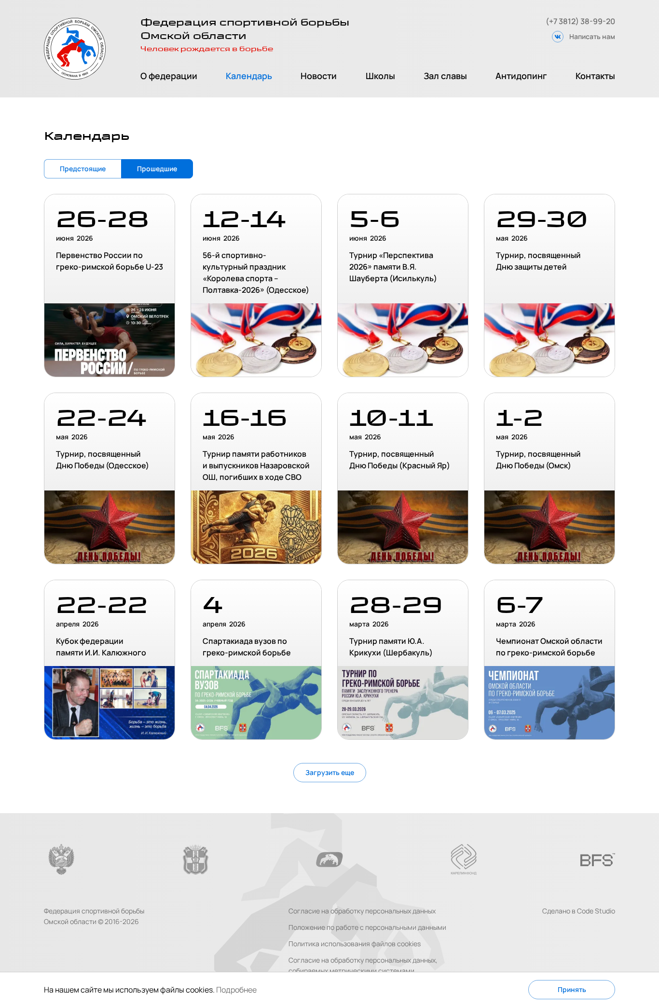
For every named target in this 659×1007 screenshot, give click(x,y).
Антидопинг (521, 76)
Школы (380, 76)
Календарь (249, 76)
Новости (319, 76)
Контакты (595, 76)
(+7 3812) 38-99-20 (580, 21)
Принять (572, 989)
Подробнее (236, 989)
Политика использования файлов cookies (354, 943)
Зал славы (445, 76)
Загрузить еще (329, 772)
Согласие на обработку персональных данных (362, 910)
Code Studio (596, 910)
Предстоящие (83, 168)
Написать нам (592, 36)
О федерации (168, 76)
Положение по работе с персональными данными (367, 927)
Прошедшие (157, 168)
